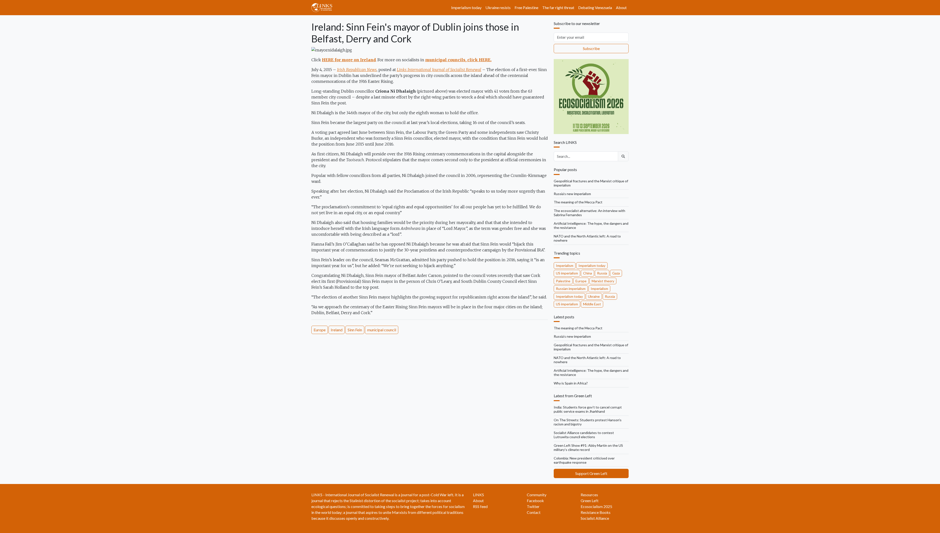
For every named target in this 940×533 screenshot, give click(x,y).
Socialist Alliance (595, 518)
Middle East (592, 304)
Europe (320, 329)
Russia (602, 273)
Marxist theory (603, 281)
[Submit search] (623, 156)
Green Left (590, 500)
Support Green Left (591, 473)
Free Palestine (526, 7)
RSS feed (480, 506)
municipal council (381, 329)
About (621, 7)
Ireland (336, 329)
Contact (533, 512)
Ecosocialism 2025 (596, 506)
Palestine (563, 281)
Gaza (616, 273)
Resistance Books (596, 512)
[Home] (323, 7)
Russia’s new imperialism (572, 194)
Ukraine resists (498, 7)
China (587, 273)
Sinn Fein (355, 329)
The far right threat (558, 7)
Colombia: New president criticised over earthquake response (584, 460)
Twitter (533, 506)
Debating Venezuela (595, 7)
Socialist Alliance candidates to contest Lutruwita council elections (584, 435)
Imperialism (564, 265)
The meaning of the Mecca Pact (578, 202)
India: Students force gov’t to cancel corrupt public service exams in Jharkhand (588, 409)
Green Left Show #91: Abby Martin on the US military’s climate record (588, 447)
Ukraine (594, 296)
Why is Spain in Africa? (571, 383)
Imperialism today (466, 7)
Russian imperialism (571, 288)
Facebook (535, 500)
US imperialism (567, 273)
